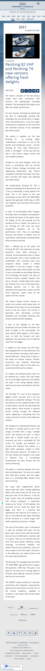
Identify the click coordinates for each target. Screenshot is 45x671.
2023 (18, 16)
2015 (23, 19)
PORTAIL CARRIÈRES (19, 659)
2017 (13, 19)
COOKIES (36, 653)
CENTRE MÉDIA (34, 656)
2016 (18, 19)
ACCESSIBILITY (8, 656)
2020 (33, 16)
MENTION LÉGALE (26, 653)
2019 (38, 16)
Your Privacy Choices (14, 666)
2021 (28, 16)
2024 (13, 16)
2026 (3, 16)
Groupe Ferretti (22, 645)
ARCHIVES (30, 19)
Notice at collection (7, 669)
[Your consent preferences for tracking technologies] (2, 503)
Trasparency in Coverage (12, 653)
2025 (8, 16)
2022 (23, 16)
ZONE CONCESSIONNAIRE (21, 656)
